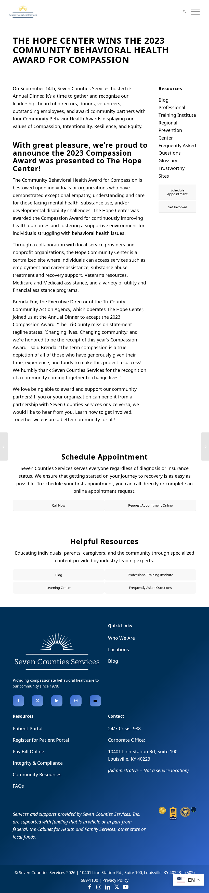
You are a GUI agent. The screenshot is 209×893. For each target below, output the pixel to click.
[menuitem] (184, 11)
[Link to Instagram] (76, 700)
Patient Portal (28, 728)
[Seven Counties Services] (22, 11)
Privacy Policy (115, 880)
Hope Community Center (101, 252)
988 (137, 728)
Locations (118, 649)
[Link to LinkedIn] (56, 700)
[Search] (184, 11)
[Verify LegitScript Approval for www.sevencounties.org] (193, 811)
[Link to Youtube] (95, 700)
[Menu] (195, 11)
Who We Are (121, 638)
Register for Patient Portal (41, 740)
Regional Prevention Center (170, 130)
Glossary (168, 160)
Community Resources (37, 774)
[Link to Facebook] (18, 700)
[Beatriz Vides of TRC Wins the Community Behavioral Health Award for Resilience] (205, 446)
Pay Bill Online (28, 751)
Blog (163, 100)
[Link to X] (37, 700)
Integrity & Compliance (38, 763)
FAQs (18, 786)
